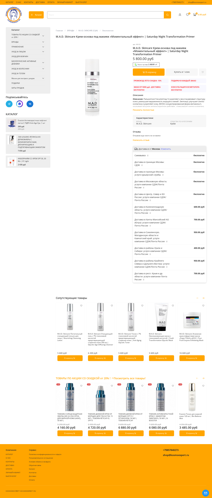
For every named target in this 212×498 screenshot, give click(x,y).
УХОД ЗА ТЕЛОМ (18, 73)
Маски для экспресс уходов (23, 78)
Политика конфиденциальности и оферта (45, 454)
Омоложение (107, 30)
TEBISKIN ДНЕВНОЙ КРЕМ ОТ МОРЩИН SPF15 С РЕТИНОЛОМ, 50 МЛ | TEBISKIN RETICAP (131, 417)
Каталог (38, 15)
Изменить (166, 149)
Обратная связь (35, 465)
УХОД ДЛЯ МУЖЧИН (20, 56)
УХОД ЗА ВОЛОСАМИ (20, 68)
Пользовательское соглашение (41, 458)
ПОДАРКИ (16, 83)
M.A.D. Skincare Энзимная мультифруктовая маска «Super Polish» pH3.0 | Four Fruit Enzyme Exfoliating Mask (191, 337)
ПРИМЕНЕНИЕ (18, 47)
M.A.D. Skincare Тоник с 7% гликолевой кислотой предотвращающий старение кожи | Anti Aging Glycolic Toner (130, 338)
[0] (187, 14)
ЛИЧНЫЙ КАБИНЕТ (65, 2)
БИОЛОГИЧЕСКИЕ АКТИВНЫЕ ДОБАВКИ (24, 62)
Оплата (32, 480)
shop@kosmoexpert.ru (197, 2)
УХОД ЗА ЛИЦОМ (19, 51)
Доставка (32, 476)
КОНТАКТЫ (28, 2)
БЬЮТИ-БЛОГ (81, 2)
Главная (59, 30)
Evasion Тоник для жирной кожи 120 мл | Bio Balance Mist (191, 416)
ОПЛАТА (51, 2)
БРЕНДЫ (70, 30)
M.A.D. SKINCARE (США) (88, 30)
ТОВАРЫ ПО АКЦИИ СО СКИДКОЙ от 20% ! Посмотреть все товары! (101, 378)
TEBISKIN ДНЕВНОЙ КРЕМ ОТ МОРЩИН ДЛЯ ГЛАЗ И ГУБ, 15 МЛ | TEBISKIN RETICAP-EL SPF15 (100, 417)
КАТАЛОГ (9, 2)
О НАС (18, 2)
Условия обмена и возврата (39, 462)
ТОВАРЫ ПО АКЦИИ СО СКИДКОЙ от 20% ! (26, 35)
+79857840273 (177, 2)
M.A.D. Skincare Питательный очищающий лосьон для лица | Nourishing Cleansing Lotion (69, 337)
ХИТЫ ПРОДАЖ (18, 88)
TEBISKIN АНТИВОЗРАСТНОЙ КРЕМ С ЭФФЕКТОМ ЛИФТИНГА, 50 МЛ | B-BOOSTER (161, 417)
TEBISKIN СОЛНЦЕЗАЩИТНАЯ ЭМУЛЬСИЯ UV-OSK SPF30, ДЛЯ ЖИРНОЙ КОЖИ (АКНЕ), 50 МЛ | (69, 417)
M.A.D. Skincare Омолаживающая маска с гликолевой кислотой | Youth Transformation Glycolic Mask (161, 337)
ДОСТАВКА (40, 2)
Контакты (32, 472)
